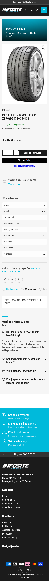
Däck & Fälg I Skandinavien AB (23, 575)
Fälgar (5, 496)
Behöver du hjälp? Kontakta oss (24, 2)
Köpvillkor (6, 522)
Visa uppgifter (14, 184)
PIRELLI (6, 109)
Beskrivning (12, 289)
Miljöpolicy (30, 289)
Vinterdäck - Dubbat (11, 503)
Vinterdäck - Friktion (11, 507)
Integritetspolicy (9, 537)
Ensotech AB (24, 577)
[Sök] (27, 10)
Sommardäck (8, 499)
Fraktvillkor (7, 526)
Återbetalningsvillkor (11, 530)
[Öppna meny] (44, 10)
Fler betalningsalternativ (24, 166)
